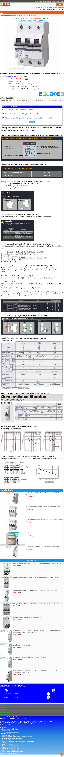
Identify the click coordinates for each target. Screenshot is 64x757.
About (40, 1)
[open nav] (1, 12)
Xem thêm (32, 122)
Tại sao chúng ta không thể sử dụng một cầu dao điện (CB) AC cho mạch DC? (29, 118)
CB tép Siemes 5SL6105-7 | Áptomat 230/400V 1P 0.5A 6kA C (43, 533)
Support (44, 1)
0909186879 (53, 9)
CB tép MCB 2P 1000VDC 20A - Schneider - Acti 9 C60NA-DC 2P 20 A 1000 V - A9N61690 (37, 563)
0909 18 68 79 (10, 730)
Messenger (5, 748)
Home (36, 1)
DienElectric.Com (12, 753)
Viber (3, 747)
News (53, 1)
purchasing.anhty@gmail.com (14, 741)
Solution (49, 1)
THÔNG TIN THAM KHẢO (10, 106)
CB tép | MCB (32, 15)
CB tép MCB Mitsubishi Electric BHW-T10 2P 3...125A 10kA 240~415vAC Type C (35, 577)
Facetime (4, 745)
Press (57, 1)
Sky (3, 750)
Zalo (3, 744)
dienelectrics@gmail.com (12, 732)
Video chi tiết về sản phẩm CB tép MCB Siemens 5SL (21, 114)
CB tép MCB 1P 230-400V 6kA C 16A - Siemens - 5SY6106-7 (29, 657)
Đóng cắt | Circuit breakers (20, 15)
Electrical (9, 15)
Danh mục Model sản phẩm (18, 110)
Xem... (20, 565)
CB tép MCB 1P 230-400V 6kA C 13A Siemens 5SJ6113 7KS (42, 546)
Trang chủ (3, 15)
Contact (62, 1)
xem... (26, 79)
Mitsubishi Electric (12, 76)
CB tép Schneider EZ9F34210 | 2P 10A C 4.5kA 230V (27, 617)
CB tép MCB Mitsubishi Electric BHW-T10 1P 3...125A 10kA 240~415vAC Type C (35, 590)
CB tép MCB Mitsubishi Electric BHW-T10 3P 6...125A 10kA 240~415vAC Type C (35, 604)
